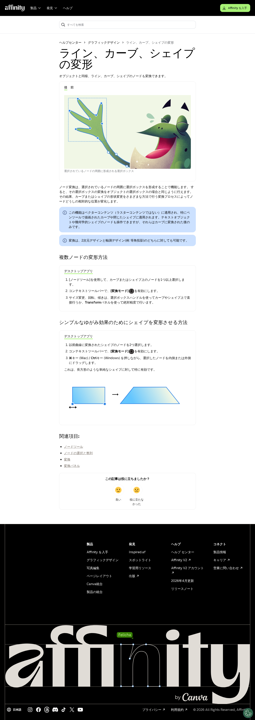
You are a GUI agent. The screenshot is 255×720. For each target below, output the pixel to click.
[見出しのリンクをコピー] (56, 257)
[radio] (118, 495)
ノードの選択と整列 (78, 453)
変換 (67, 459)
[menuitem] (36, 8)
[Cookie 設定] (248, 713)
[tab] (65, 87)
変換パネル (72, 466)
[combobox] (130, 24)
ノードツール (73, 446)
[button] (15, 710)
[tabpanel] (127, 134)
